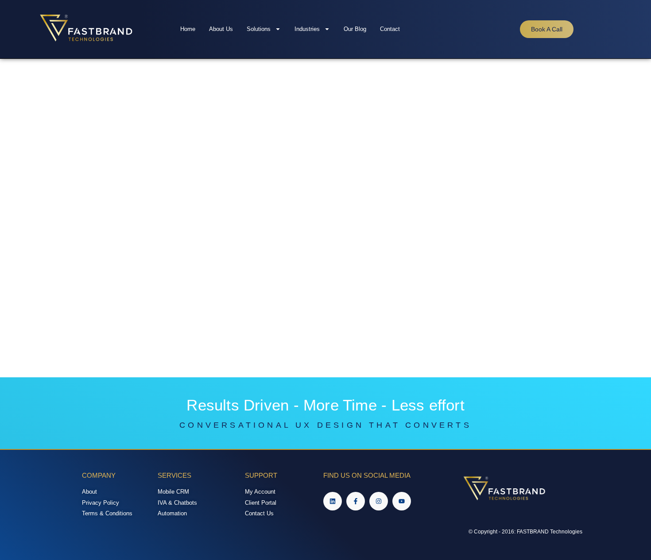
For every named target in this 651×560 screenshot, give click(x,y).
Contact (390, 29)
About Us (221, 29)
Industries (307, 29)
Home (187, 29)
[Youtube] (401, 501)
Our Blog (355, 29)
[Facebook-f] (355, 501)
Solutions (259, 29)
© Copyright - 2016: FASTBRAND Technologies (525, 532)
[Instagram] (378, 501)
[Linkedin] (332, 501)
